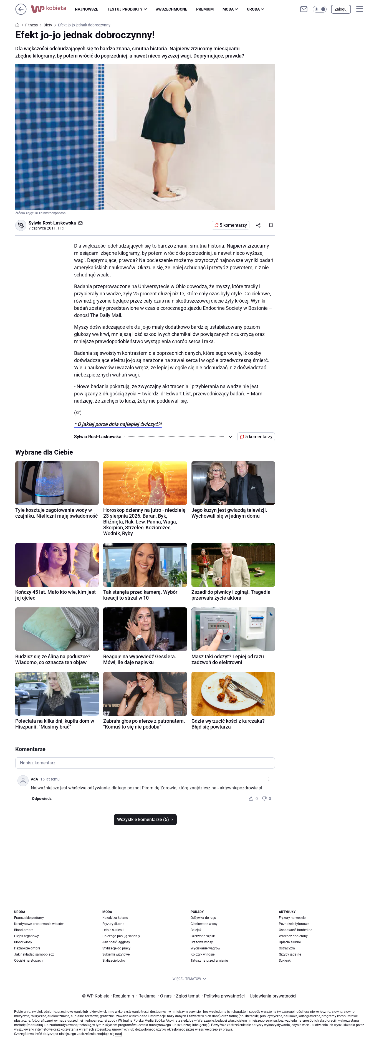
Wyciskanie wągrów (205, 948)
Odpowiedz (42, 798)
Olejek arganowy (26, 936)
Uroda (253, 9)
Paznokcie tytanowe (294, 924)
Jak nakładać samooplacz (34, 954)
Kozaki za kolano (115, 918)
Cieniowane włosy (204, 924)
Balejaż (196, 930)
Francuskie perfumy (29, 918)
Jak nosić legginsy (116, 942)
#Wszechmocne (171, 9)
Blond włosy (23, 942)
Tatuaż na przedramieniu (209, 960)
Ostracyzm (287, 948)
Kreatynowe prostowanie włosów (39, 924)
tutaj (118, 1034)
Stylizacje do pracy (116, 948)
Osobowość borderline (295, 930)
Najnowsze (86, 9)
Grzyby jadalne (290, 954)
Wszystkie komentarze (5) (143, 819)
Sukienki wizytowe (116, 954)
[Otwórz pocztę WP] (303, 9)
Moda (228, 9)
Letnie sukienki (113, 930)
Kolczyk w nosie (202, 954)
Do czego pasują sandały (121, 936)
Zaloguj (341, 9)
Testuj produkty (125, 9)
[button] (320, 9)
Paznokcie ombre (27, 948)
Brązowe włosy (202, 942)
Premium (205, 9)
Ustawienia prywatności (271, 996)
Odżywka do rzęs (203, 918)
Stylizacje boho (113, 960)
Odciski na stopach (28, 960)
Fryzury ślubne (113, 924)
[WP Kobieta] (53, 9)
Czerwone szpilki (203, 936)
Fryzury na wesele (292, 918)
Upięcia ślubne (290, 942)
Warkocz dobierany (293, 936)
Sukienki (285, 960)
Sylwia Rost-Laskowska (52, 223)
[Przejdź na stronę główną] (21, 13)
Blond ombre (23, 930)
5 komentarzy (233, 225)
